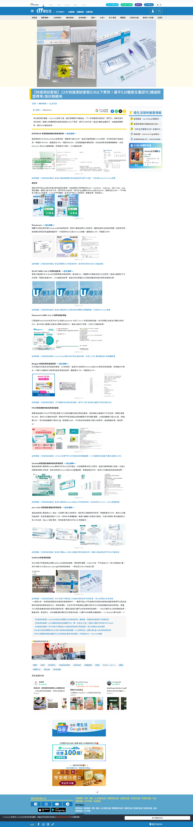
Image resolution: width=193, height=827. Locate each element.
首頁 (34, 103)
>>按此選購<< (70, 133)
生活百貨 (53, 103)
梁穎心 (38, 110)
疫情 (43, 665)
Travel (51, 5)
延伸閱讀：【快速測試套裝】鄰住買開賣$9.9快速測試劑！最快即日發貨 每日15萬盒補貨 (67, 263)
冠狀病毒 (57, 669)
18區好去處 (134, 17)
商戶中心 (138, 5)
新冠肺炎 (52, 665)
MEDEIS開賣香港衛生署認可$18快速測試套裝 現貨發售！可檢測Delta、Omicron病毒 (68, 633)
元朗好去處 (124, 798)
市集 (86, 798)
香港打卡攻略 (148, 17)
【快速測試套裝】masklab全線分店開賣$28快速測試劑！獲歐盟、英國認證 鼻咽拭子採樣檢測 (71, 619)
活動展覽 (79, 798)
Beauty (67, 5)
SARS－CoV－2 (109, 665)
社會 (154, 798)
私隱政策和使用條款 (63, 817)
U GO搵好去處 (113, 5)
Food (59, 5)
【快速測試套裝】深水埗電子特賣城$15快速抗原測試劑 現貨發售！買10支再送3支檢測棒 (69, 626)
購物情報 (42, 103)
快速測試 (77, 665)
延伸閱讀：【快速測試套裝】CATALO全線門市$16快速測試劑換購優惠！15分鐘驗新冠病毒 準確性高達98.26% (77, 456)
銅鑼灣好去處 (113, 798)
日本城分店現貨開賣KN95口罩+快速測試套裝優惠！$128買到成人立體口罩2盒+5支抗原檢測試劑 (72, 630)
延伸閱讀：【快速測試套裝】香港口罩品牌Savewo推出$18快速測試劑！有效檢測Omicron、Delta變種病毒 (75, 502)
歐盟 (97, 665)
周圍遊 (123, 17)
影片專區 (112, 17)
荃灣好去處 (135, 798)
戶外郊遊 (88, 801)
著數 (35, 665)
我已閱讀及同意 (157, 818)
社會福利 (97, 801)
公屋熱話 (71, 12)
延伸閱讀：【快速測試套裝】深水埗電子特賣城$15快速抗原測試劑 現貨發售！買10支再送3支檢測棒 (72, 598)
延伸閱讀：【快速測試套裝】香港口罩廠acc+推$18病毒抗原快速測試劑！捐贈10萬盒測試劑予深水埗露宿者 (75, 552)
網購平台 (37, 669)
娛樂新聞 (80, 12)
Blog (75, 5)
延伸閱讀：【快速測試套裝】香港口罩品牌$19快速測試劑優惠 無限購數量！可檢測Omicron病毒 (71, 309)
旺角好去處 (146, 798)
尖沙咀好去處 (100, 798)
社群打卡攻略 (128, 5)
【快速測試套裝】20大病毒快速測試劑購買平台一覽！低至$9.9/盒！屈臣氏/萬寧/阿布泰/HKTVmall (73, 623)
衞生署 (47, 669)
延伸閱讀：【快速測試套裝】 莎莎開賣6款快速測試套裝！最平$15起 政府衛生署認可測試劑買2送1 (72, 402)
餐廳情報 (79, 801)
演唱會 (34, 17)
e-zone (83, 5)
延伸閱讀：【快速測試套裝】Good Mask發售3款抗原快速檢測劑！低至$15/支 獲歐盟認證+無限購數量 (73, 356)
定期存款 (89, 12)
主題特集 (161, 17)
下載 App (150, 5)
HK (43, 5)
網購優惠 (88, 665)
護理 (121, 665)
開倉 (91, 798)
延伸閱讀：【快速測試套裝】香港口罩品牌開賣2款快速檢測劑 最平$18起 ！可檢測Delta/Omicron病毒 (73, 178)
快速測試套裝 (65, 665)
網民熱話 (78, 808)
